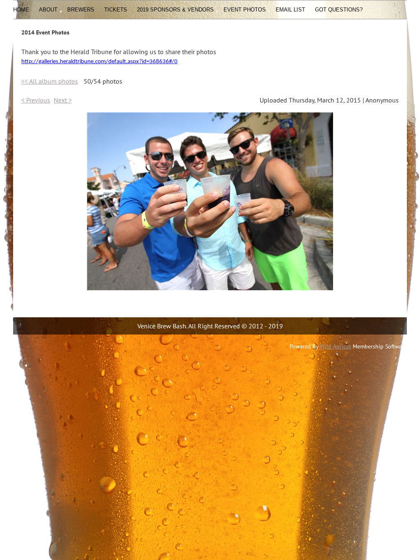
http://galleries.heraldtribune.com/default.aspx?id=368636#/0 (99, 62)
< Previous (35, 100)
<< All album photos (49, 81)
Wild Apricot (335, 346)
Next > (63, 100)
